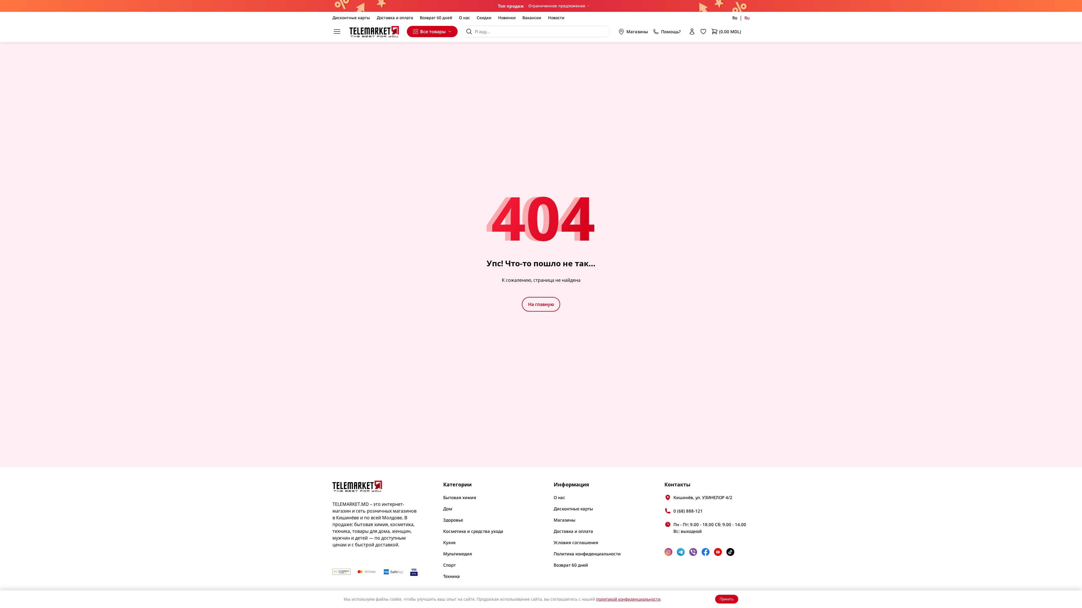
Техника (451, 576)
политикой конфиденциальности (628, 599)
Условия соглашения (576, 542)
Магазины (637, 31)
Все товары (433, 31)
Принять (727, 599)
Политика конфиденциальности (587, 553)
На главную (541, 304)
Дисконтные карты (351, 17)
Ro (734, 18)
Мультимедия (457, 553)
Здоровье (453, 520)
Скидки (484, 17)
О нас (464, 17)
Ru (747, 18)
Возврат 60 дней (436, 17)
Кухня (449, 542)
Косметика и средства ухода (473, 531)
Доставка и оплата (395, 17)
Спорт (449, 565)
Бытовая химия (459, 497)
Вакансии (531, 17)
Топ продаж (511, 6)
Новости (556, 17)
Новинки (507, 17)
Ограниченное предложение (556, 5)
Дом (447, 508)
